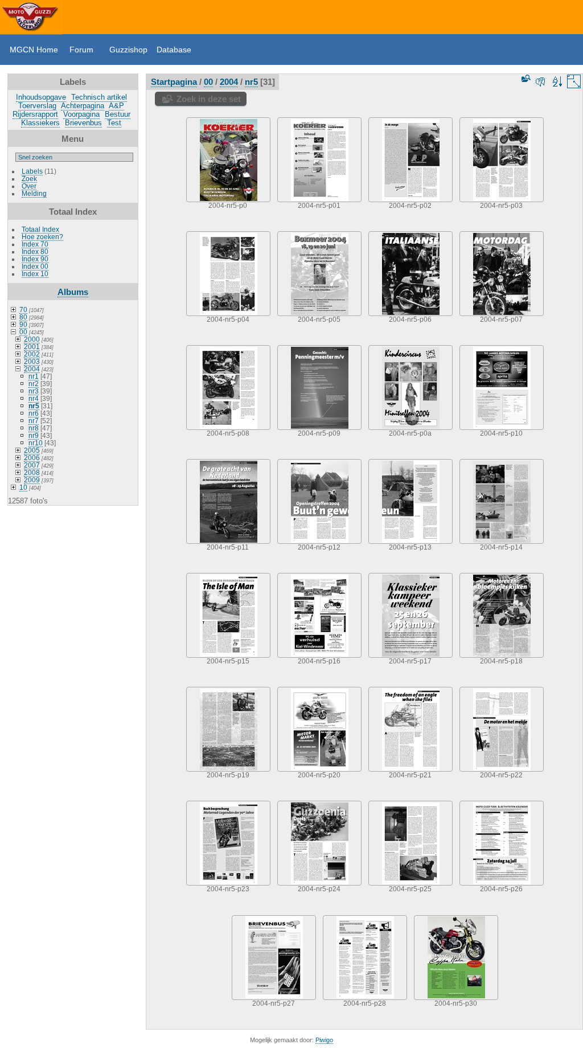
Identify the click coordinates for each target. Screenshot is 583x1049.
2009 (32, 479)
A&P (116, 105)
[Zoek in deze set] (525, 78)
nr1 (33, 376)
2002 (32, 354)
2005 (32, 450)
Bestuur (117, 114)
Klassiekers (40, 122)
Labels (32, 171)
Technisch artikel (99, 97)
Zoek (29, 178)
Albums (73, 292)
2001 (32, 346)
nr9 (33, 435)
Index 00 (35, 266)
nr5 (33, 405)
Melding (34, 193)
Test (114, 122)
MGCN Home (34, 49)
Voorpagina (81, 114)
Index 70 (35, 244)
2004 (32, 368)
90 (23, 324)
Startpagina (174, 82)
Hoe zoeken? (42, 236)
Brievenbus (83, 122)
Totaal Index (40, 229)
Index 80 (35, 251)
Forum (81, 49)
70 (23, 309)
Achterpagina (82, 105)
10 (23, 487)
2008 (32, 472)
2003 (32, 361)
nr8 (33, 428)
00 (23, 331)
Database (174, 49)
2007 (32, 465)
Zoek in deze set (208, 99)
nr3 (33, 391)
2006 (32, 457)
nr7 (33, 420)
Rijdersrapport (35, 114)
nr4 (33, 398)
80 (23, 317)
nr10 (35, 442)
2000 (32, 339)
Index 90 (35, 259)
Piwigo (324, 1039)
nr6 (33, 413)
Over (29, 186)
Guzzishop (128, 49)
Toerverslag (37, 105)
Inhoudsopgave (41, 97)
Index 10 (35, 273)
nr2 (33, 383)
